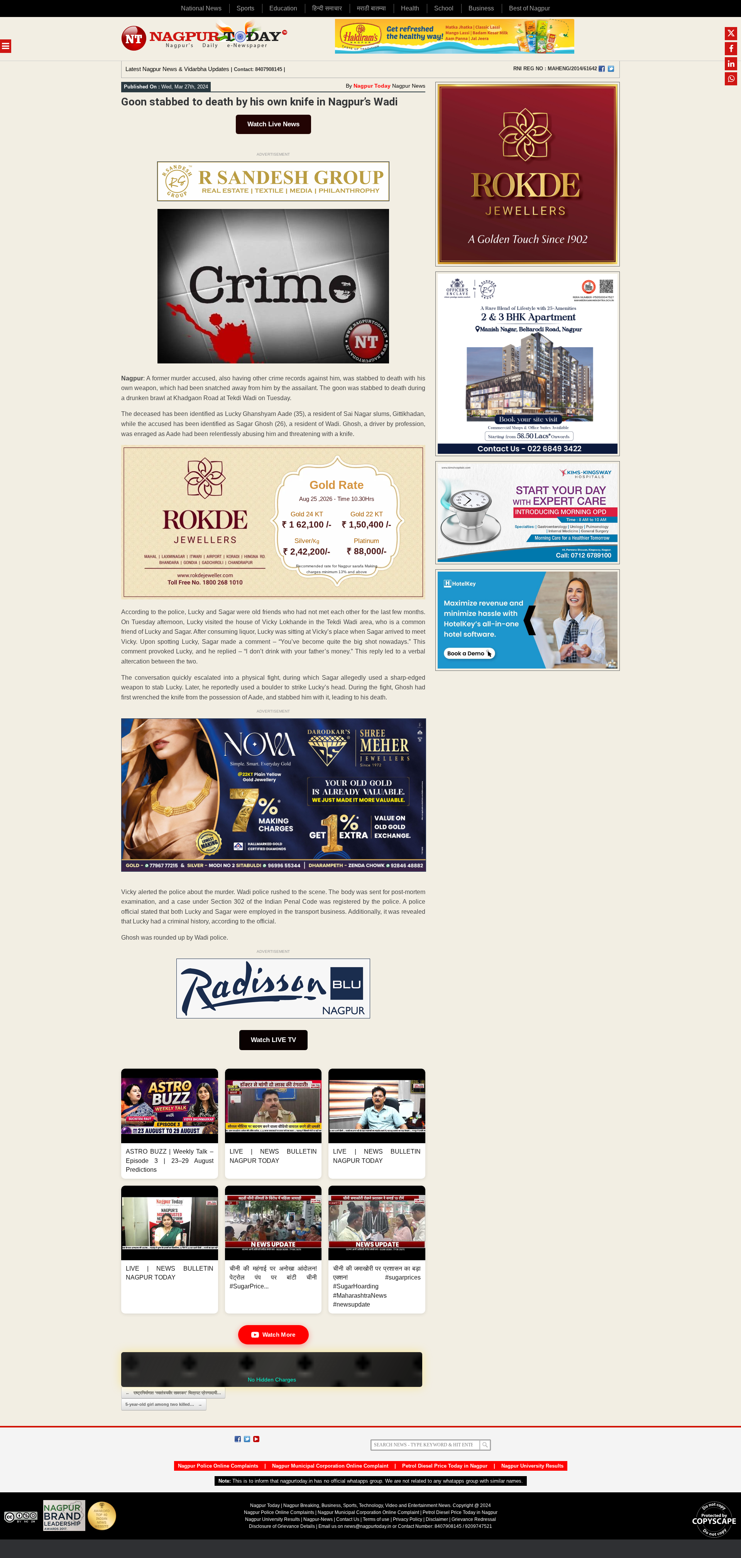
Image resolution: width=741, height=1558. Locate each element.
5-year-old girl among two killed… (163, 1404)
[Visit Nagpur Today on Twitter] (611, 69)
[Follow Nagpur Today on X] (247, 1439)
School (443, 8)
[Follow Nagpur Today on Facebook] (238, 1439)
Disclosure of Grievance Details (282, 1526)
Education (283, 8)
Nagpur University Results (532, 1466)
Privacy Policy (407, 1519)
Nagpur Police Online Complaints (218, 1466)
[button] (169, 1124)
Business (481, 8)
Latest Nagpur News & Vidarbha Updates (177, 69)
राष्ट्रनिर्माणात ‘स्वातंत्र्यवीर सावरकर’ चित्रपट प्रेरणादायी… (173, 1392)
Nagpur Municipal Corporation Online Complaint (330, 1466)
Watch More (279, 1334)
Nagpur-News (318, 1519)
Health (410, 8)
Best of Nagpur (529, 8)
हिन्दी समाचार (327, 8)
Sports (245, 8)
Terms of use (376, 1519)
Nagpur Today (372, 86)
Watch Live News (273, 124)
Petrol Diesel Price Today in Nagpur (444, 1466)
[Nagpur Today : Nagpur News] (205, 39)
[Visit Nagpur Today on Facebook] (602, 69)
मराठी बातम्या (371, 8)
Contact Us (347, 1519)
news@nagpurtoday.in (367, 1526)
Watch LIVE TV (273, 1040)
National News (201, 8)
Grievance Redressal (474, 1519)
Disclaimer (437, 1519)
